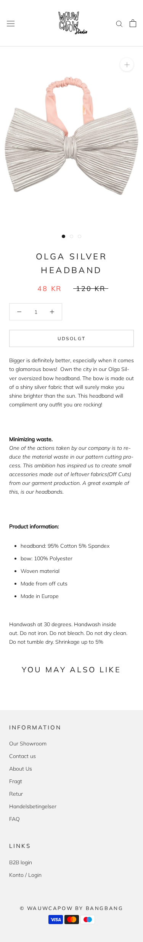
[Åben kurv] (133, 23)
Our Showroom (28, 743)
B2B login (20, 862)
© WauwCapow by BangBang (72, 908)
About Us (20, 768)
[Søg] (119, 23)
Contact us (22, 756)
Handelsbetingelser (32, 806)
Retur (16, 793)
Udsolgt (72, 338)
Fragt (15, 781)
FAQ (14, 819)
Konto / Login (25, 875)
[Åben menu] (10, 23)
